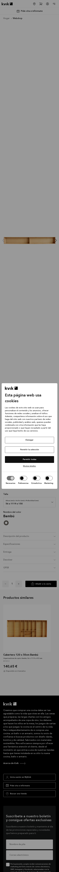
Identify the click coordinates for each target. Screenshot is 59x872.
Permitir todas (29, 459)
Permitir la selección (29, 450)
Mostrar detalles (29, 466)
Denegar (29, 440)
